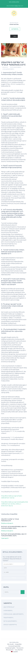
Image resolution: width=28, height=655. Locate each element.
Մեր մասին (10, 644)
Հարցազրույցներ (10, 648)
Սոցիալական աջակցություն (14, 614)
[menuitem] (14, 652)
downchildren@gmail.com (14, 6)
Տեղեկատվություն (15, 67)
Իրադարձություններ (14, 646)
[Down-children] (14, 13)
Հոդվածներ (18, 644)
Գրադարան (19, 648)
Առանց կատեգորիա (10, 624)
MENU (15, 36)
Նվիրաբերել (14, 29)
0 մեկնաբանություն (8, 69)
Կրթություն (4, 538)
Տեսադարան (10, 649)
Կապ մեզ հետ (19, 649)
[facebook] (3, 6)
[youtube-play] (25, 6)
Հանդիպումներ (9, 607)
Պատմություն (9, 617)
